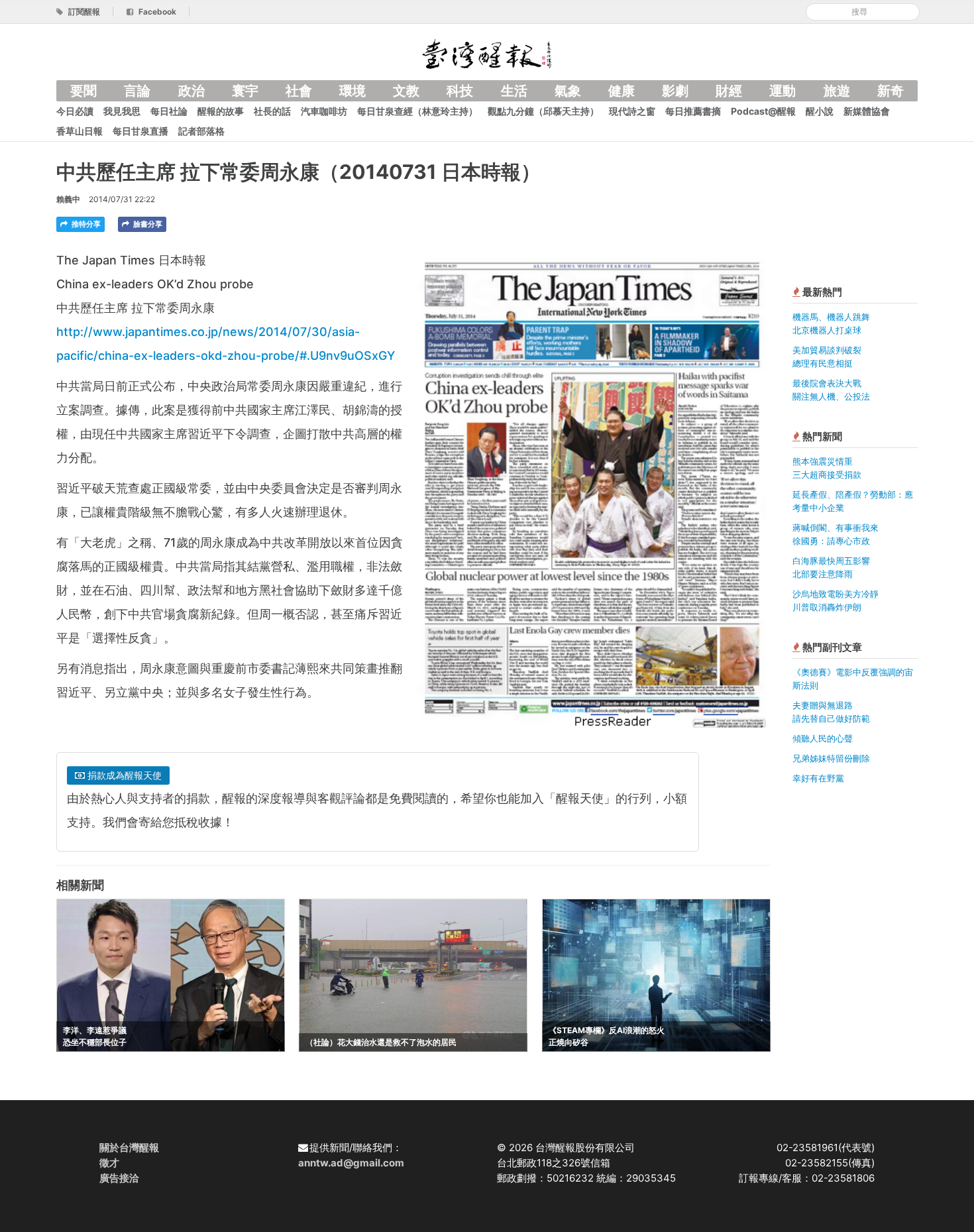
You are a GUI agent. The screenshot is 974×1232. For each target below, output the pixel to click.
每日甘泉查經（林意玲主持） (417, 111)
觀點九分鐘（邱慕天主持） (543, 111)
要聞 (83, 91)
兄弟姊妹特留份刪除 (831, 758)
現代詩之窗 (632, 111)
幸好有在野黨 (818, 778)
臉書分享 (146, 224)
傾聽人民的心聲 (822, 738)
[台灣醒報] (487, 52)
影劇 (675, 91)
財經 (729, 91)
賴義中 (68, 199)
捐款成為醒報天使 (123, 775)
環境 (352, 91)
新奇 (890, 91)
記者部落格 (201, 131)
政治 (191, 91)
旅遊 (837, 91)
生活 (514, 91)
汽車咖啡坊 (324, 111)
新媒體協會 (866, 111)
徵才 (109, 1162)
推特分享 (85, 224)
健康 (621, 91)
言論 (137, 91)
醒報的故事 (220, 111)
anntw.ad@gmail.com (351, 1162)
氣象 (568, 91)
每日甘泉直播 (140, 131)
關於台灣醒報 (129, 1147)
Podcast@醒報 (763, 111)
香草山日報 (79, 131)
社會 (299, 91)
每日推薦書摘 (693, 111)
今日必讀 (74, 111)
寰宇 (245, 91)
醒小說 (820, 111)
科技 (460, 91)
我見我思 (121, 111)
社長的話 (272, 111)
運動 (782, 91)
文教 (406, 91)
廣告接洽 (119, 1178)
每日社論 (169, 111)
